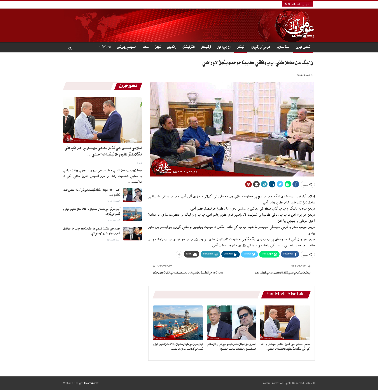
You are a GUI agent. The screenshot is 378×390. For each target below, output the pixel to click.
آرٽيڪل (206, 47)
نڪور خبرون (303, 47)
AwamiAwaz (91, 383)
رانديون (171, 47)
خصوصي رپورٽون (126, 47)
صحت (146, 47)
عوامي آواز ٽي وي (260, 47)
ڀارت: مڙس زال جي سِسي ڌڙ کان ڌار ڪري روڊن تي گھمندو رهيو (282, 273)
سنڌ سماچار (283, 47)
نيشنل (240, 47)
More (106, 47)
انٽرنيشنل (188, 47)
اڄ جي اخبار (224, 47)
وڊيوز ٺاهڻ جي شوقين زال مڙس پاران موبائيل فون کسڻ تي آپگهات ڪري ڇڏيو (188, 273)
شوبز (158, 47)
